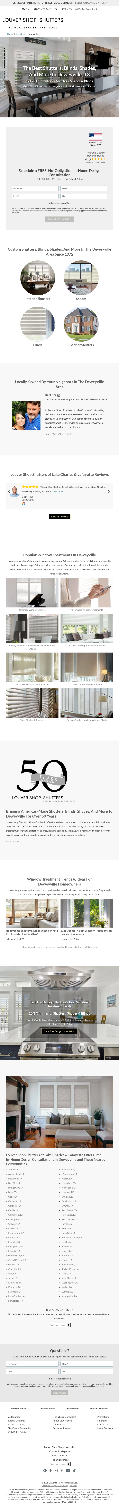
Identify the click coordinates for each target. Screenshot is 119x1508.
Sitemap (73, 1485)
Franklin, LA (14, 1250)
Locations (20, 34)
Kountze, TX (14, 1287)
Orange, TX (67, 1205)
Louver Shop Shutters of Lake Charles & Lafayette (82, 399)
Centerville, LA (15, 1214)
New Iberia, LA (69, 1187)
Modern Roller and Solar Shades (87, 684)
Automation (14, 1416)
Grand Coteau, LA (17, 1260)
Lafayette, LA (14, 1291)
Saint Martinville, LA (72, 1237)
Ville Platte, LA (69, 1278)
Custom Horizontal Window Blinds (32, 684)
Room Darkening (16, 1424)
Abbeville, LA (14, 1169)
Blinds (37, 345)
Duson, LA (13, 1228)
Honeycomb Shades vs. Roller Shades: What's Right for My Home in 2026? (32, 932)
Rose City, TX (68, 1232)
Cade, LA (12, 1196)
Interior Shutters (38, 299)
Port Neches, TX (70, 1219)
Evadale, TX (14, 1241)
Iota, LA (12, 1273)
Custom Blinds (72, 1408)
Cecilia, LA (13, 1210)
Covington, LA (15, 1219)
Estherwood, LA (16, 1232)
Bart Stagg (52, 395)
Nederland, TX (69, 1183)
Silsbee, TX (67, 1246)
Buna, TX (12, 1192)
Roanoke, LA (68, 1228)
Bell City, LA (14, 1183)
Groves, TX (13, 1264)
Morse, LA (67, 1178)
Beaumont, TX (15, 1178)
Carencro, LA (14, 1205)
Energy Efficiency (16, 1420)
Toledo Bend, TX (70, 1264)
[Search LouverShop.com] (69, 1325)
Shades (81, 299)
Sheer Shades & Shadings (32, 720)
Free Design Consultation (89, 2)
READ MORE (12, 841)
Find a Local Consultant (64, 1416)
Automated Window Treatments (87, 609)
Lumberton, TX (15, 1300)
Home (10, 34)
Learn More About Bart (58, 433)
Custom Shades (47, 1408)
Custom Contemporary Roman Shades (87, 645)
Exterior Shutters (81, 345)
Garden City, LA (16, 1255)
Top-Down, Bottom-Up (19, 1428)
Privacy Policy (56, 210)
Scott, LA (66, 1241)
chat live (47, 1356)
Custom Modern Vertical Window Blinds (87, 720)
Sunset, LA (67, 1260)
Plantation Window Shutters (32, 609)
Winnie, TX (67, 1291)
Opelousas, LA (69, 1201)
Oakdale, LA (68, 1196)
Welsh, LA (67, 1287)
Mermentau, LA (69, 1174)
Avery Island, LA (16, 1174)
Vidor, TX (66, 1273)
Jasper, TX (13, 1278)
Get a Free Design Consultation (59, 1031)
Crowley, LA (14, 1223)
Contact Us (103, 1424)
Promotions (103, 1416)
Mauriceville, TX (70, 1169)
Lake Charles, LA (16, 1296)
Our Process (59, 1424)
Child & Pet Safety (17, 1432)
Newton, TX (68, 1192)
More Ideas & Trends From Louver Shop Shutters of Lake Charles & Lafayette (60, 946)
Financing (102, 1420)
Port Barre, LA (69, 1214)
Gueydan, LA (14, 1269)
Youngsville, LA (69, 1296)
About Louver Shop (62, 1420)
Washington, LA (70, 1282)
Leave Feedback (105, 1428)
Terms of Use (48, 1485)
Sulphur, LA (67, 1255)
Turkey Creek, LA (70, 1269)
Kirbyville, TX (14, 1282)
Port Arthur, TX (69, 1210)
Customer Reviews (62, 1428)
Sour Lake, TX (68, 1250)
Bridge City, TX (15, 1187)
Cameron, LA (14, 1201)
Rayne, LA (67, 1223)
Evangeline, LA (15, 1246)
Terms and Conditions (39, 210)
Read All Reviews (59, 516)
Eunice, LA (13, 1237)
